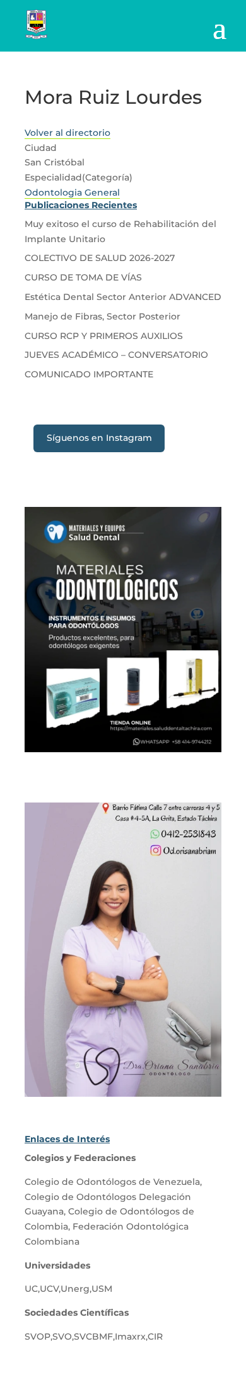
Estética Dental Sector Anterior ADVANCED (123, 297)
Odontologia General (72, 192)
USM (101, 1288)
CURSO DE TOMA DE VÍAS (83, 277)
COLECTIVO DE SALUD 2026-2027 (100, 258)
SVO (62, 1336)
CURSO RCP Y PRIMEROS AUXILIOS (104, 336)
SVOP (37, 1336)
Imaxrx (130, 1336)
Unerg (75, 1288)
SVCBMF (93, 1336)
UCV (49, 1288)
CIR (155, 1336)
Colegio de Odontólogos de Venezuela (112, 1181)
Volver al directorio (67, 132)
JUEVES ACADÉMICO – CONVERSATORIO (116, 354)
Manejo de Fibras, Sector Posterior (102, 316)
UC (31, 1288)
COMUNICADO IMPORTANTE (89, 374)
